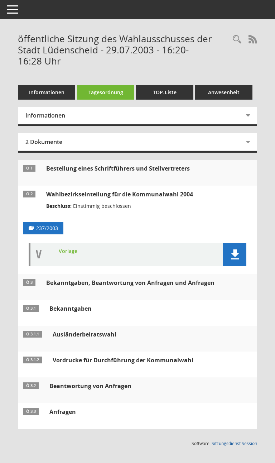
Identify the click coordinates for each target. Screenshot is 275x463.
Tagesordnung (105, 92)
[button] (234, 254)
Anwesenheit (224, 92)
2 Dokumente (43, 142)
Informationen (46, 92)
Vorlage (68, 251)
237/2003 (47, 228)
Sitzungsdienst (234, 443)
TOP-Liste (165, 92)
